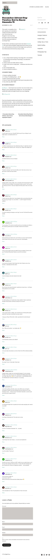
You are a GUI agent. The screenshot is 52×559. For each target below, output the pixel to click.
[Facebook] (41, 555)
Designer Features (42, 35)
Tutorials (40, 55)
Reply (3, 136)
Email (3, 527)
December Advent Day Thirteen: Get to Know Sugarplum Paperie (8, 116)
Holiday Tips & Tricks (43, 42)
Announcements (42, 32)
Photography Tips (42, 51)
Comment (4, 506)
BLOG (47, 7)
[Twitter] (46, 555)
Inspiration (40, 48)
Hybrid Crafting (41, 45)
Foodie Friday (41, 38)
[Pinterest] (49, 555)
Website (3, 532)
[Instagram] (44, 555)
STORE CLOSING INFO (36, 7)
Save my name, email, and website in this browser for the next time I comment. (16, 540)
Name (3, 521)
